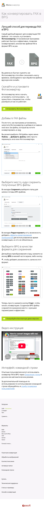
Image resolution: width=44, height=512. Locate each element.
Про (3, 412)
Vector (3, 439)
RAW (3, 429)
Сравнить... (5, 416)
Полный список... (7, 443)
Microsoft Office (6, 434)
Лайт (3, 408)
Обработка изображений (10, 457)
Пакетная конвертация (9, 453)
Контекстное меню (8, 461)
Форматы (5, 426)
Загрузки (5, 404)
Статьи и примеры (8, 488)
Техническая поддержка (10, 483)
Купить (4, 479)
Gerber (4, 437)
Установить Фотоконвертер (18, 109)
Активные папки (7, 466)
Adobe (3, 431)
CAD (3, 435)
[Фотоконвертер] (11, 5)
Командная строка (8, 470)
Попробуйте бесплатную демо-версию (22, 318)
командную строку (32, 374)
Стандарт (4, 410)
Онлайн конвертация (9, 492)
